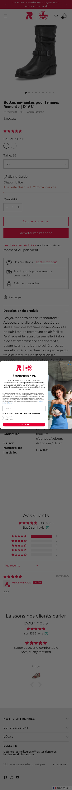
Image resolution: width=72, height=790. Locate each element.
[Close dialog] (69, 363)
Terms (10, 403)
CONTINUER (24, 425)
